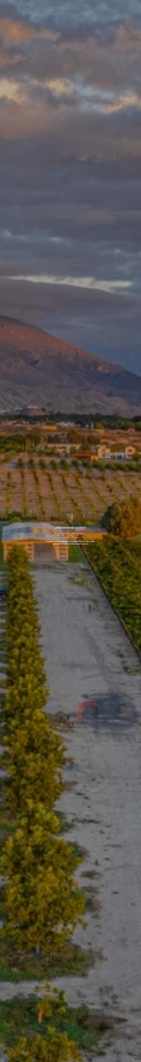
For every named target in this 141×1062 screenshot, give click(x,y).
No (77, 535)
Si (63, 535)
